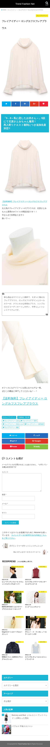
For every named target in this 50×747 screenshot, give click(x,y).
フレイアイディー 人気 (11, 421)
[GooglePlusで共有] (34, 103)
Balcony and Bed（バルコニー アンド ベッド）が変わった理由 (29, 716)
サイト (4, 513)
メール (5, 504)
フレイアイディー (9, 417)
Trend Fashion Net (25, 4)
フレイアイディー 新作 (30, 421)
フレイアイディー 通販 (11, 427)
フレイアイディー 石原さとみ (13, 424)
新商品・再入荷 (24, 417)
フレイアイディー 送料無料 (35, 424)
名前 (4, 494)
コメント (5, 472)
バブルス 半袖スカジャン (22, 726)
